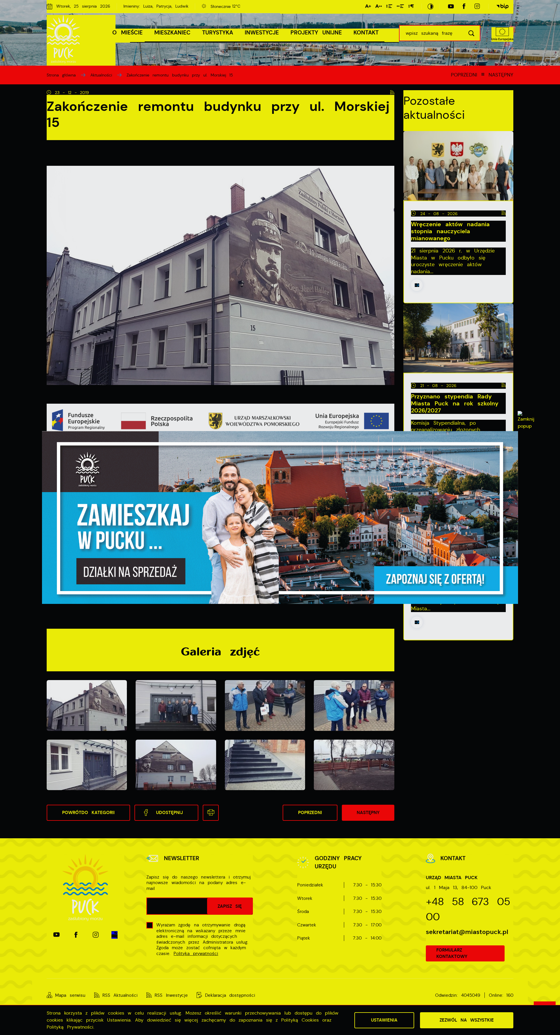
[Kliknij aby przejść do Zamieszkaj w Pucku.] (280, 517)
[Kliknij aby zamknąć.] (526, 420)
